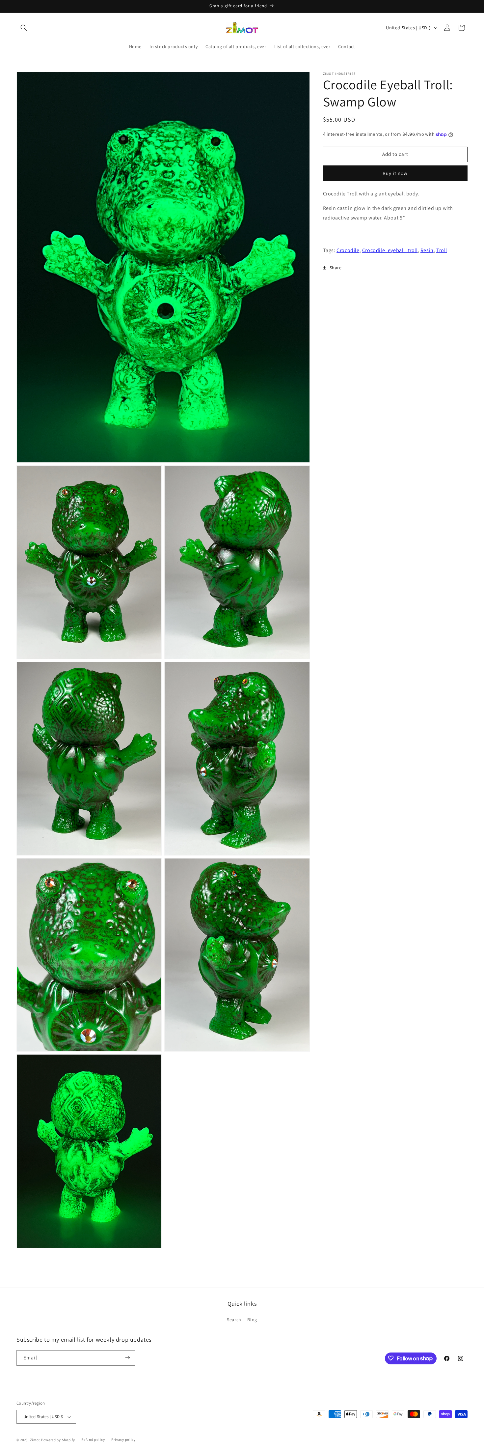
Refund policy (93, 1439)
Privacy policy (123, 1439)
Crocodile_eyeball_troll (390, 250)
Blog (252, 1320)
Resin (427, 250)
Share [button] (336, 268)
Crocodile (347, 250)
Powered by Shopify (58, 1440)
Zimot (35, 1440)
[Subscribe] (127, 1357)
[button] (23, 27)
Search (234, 1320)
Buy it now (395, 173)
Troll (441, 250)
